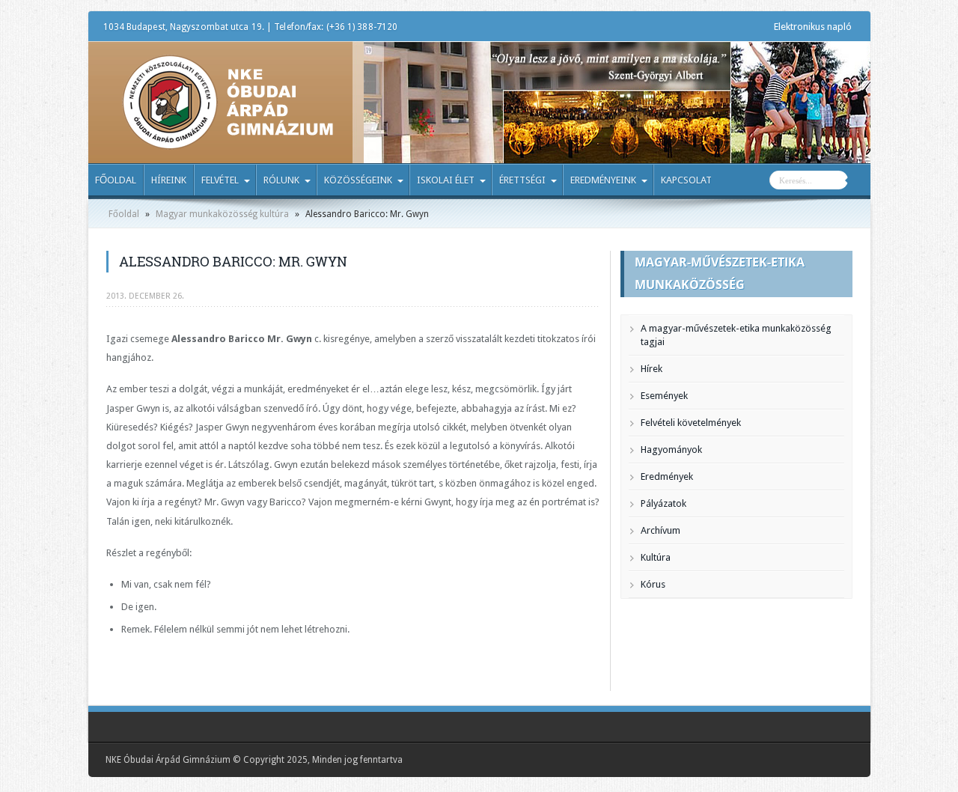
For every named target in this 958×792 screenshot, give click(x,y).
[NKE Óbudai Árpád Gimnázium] (227, 138)
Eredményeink (603, 180)
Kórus (653, 584)
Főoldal (115, 180)
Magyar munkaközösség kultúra (222, 214)
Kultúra (656, 557)
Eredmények (667, 476)
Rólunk (281, 180)
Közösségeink (358, 180)
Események (664, 395)
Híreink (168, 180)
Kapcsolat (686, 180)
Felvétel (220, 180)
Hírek (651, 368)
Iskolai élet (446, 180)
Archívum (660, 530)
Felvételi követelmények (691, 422)
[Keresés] (859, 182)
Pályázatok (663, 503)
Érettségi (522, 180)
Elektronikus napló (813, 26)
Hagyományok (671, 449)
